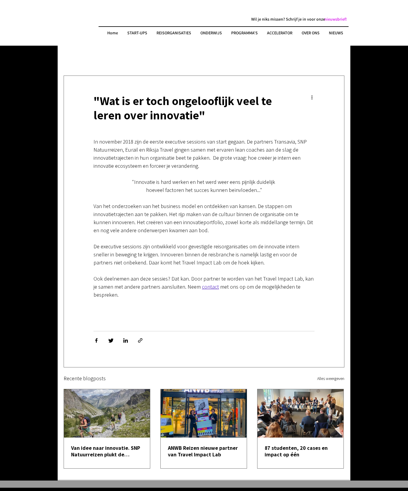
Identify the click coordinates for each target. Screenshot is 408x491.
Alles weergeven (330, 378)
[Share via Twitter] (111, 340)
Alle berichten (77, 58)
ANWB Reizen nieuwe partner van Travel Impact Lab (203, 451)
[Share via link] (140, 340)
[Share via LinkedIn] (125, 340)
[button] (335, 19)
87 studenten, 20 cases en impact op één (296, 451)
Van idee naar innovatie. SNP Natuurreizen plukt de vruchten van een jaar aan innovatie (105, 451)
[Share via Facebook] (96, 340)
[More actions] (314, 97)
